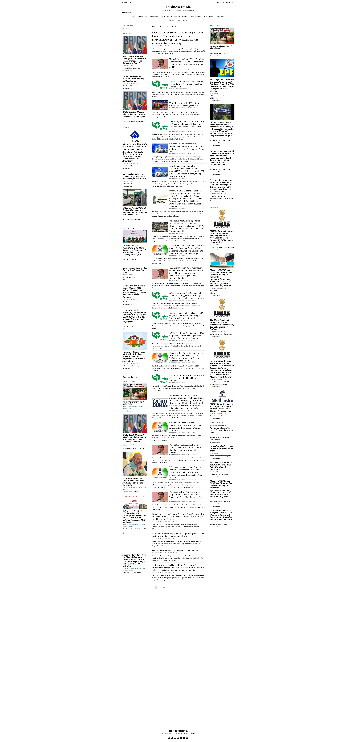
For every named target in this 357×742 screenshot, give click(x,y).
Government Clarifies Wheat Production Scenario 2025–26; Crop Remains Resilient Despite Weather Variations (185, 426)
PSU (179, 20)
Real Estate (171, 20)
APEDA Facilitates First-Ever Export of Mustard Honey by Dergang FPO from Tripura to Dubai (186, 84)
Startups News (154, 16)
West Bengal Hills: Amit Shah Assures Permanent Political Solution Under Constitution (134, 481)
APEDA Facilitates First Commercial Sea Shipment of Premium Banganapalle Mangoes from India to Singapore (186, 336)
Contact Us (185, 20)
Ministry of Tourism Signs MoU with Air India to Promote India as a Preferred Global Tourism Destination (134, 356)
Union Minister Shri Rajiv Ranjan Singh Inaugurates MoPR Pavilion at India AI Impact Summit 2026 (178, 535)
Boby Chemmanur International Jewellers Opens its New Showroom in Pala (221, 429)
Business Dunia (178, 6)
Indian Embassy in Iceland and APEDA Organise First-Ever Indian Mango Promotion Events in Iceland (186, 315)
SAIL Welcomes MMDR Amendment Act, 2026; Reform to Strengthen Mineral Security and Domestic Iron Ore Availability (133, 155)
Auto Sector (221, 16)
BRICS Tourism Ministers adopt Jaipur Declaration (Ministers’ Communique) (134, 114)
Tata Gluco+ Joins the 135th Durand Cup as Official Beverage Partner (185, 104)
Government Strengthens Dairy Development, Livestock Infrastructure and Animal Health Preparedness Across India (186, 147)
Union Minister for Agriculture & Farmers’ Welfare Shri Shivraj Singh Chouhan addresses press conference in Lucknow (186, 449)
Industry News (142, 16)
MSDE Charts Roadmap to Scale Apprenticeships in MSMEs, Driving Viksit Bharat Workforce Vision (222, 407)
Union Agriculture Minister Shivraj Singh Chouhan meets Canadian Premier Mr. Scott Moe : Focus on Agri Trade (185, 496)
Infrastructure (175, 16)
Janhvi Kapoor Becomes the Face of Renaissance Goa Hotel (135, 270)
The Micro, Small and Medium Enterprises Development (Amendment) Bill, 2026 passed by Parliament (222, 324)
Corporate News (138, 524)
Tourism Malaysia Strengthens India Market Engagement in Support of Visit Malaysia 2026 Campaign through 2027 (134, 250)
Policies (184, 16)
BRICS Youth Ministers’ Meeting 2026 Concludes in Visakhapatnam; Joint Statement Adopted (134, 59)
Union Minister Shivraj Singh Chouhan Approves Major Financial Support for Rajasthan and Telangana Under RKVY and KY (186, 63)
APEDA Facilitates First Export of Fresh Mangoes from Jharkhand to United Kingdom (186, 378)
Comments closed (128, 70)
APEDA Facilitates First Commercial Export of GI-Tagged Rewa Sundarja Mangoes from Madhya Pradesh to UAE (186, 295)
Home (131, 2)
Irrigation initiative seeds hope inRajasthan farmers (175, 550)
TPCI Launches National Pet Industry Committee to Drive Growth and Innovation (221, 465)
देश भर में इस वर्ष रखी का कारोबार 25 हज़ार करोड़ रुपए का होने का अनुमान (221, 448)
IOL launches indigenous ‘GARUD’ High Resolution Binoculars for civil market (134, 176)
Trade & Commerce (195, 16)
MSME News (165, 16)
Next (163, 587)
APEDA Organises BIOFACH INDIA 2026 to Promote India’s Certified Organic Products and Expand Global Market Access (186, 125)
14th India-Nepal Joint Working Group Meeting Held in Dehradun (133, 78)
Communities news (209, 16)
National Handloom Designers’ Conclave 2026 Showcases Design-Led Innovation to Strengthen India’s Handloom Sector (221, 515)
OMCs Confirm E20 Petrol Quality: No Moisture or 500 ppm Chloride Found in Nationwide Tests (135, 211)
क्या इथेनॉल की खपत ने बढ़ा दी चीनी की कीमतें (133, 403)
